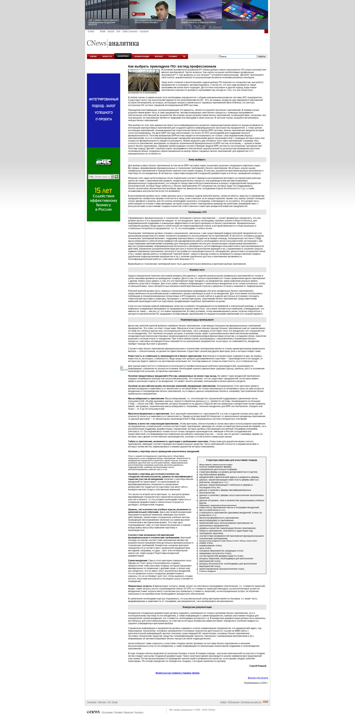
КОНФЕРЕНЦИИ (141, 56)
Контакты (139, 712)
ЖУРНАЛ (159, 56)
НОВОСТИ (107, 56)
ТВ (184, 56)
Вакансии (128, 712)
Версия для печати (258, 678)
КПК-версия (233, 702)
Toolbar (223, 702)
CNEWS (93, 56)
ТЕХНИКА (172, 56)
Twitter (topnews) (130, 31)
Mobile (103, 31)
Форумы (102, 702)
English (91, 31)
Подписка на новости (251, 702)
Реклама (118, 712)
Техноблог (92, 702)
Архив (115, 702)
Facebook (144, 31)
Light (118, 31)
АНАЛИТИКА (123, 56)
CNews (211, 709)
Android (110, 31)
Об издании (107, 712)
